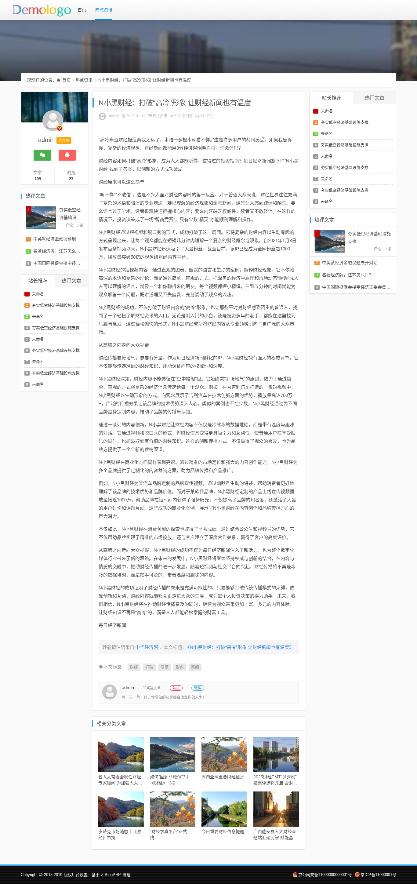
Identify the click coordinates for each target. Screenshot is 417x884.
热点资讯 (103, 9)
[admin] (53, 123)
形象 (180, 667)
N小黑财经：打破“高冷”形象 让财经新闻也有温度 (144, 80)
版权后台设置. (76, 874)
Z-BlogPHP (111, 874)
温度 (165, 667)
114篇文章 (152, 688)
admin (114, 116)
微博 (197, 688)
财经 (134, 667)
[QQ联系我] (67, 155)
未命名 (38, 294)
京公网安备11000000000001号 (325, 874)
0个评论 (206, 116)
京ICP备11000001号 (378, 874)
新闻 (195, 667)
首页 (82, 9)
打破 (149, 667)
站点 (176, 688)
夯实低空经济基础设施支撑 (56, 305)
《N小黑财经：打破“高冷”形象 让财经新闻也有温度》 (240, 647)
